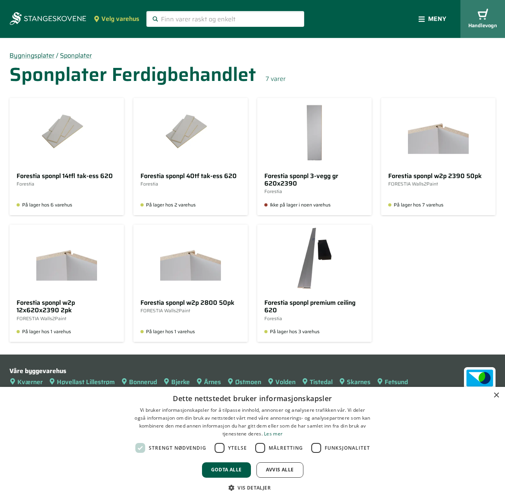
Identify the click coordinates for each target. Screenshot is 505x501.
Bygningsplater (31, 55)
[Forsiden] (47, 19)
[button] (252, 488)
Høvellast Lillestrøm (86, 382)
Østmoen (248, 382)
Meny (437, 19)
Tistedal (321, 382)
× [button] (496, 395)
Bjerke (180, 382)
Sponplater (76, 55)
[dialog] (252, 444)
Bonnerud (143, 382)
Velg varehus (120, 19)
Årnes (212, 382)
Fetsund (396, 382)
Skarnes (358, 382)
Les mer (273, 433)
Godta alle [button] (226, 469)
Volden (285, 382)
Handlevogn (482, 25)
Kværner (30, 382)
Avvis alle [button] (280, 469)
